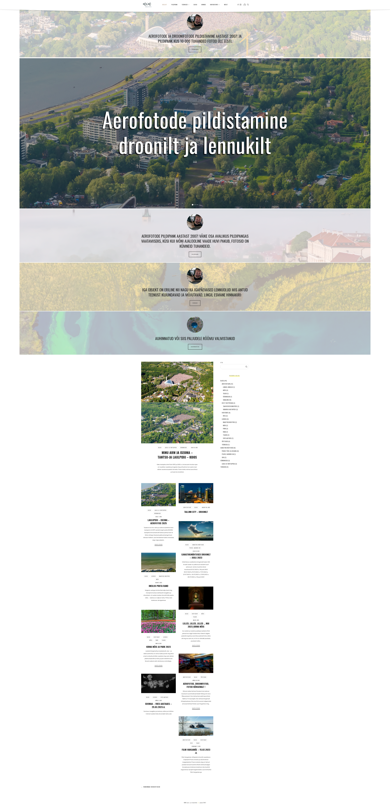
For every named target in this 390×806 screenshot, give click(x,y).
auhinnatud (195, 346)
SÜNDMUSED (183, 447)
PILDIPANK (195, 254)
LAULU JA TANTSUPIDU (171, 447)
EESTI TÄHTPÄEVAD (227, 403)
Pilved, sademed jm (195, 548)
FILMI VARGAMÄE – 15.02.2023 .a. (196, 751)
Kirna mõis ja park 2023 (158, 646)
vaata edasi (158, 544)
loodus (153, 576)
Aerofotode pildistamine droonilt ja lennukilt (195, 132)
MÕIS (202, 614)
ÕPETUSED (203, 677)
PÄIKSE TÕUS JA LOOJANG (229, 451)
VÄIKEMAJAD (226, 396)
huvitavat (195, 614)
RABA (224, 432)
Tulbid (195, 617)
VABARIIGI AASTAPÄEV (229, 409)
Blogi (159, 447)
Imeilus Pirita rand (158, 585)
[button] (192, 204)
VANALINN (226, 400)
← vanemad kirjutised (150, 787)
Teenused (195, 104)
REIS (191, 743)
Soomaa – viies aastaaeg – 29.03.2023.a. (158, 705)
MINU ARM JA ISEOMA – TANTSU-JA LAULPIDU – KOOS (177, 454)
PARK (157, 640)
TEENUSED (195, 49)
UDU (223, 457)
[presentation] (24, 134)
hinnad (195, 303)
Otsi (221, 362)
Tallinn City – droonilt (196, 511)
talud (197, 743)
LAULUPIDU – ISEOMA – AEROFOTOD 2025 (158, 521)
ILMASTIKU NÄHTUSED (198, 545)
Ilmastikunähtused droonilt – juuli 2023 (196, 556)
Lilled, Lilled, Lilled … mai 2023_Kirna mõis (196, 625)
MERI (157, 579)
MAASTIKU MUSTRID (164, 576)
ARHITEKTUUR (187, 507)
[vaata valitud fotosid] (244, 4)
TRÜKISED (225, 444)
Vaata (195, 161)
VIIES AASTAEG (164, 697)
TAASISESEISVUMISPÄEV (230, 406)
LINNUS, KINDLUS (228, 387)
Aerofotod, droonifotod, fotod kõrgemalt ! (196, 685)
